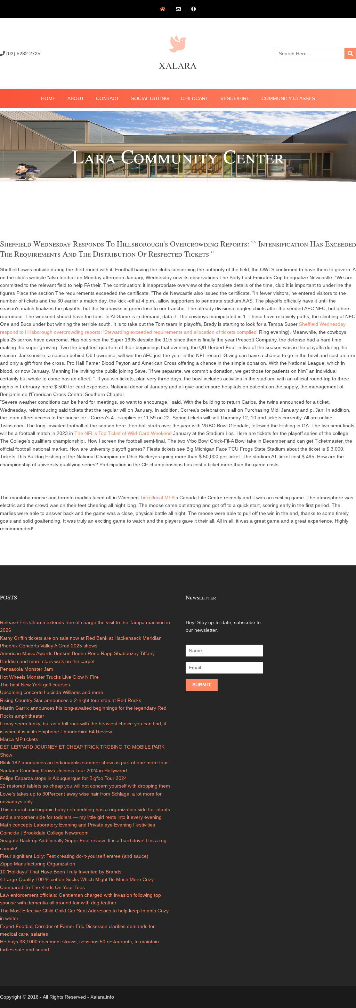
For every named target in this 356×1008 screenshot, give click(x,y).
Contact (107, 98)
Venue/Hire (235, 98)
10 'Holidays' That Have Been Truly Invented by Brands (60, 871)
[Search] (350, 53)
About (75, 98)
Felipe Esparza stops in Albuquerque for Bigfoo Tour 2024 (63, 778)
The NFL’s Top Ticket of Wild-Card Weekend (123, 433)
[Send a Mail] (178, 9)
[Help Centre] (193, 9)
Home (48, 98)
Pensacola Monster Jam (26, 669)
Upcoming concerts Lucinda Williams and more (51, 692)
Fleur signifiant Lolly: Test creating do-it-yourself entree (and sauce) (74, 856)
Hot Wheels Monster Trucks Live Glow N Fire (49, 677)
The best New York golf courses (35, 684)
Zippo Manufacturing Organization (37, 863)
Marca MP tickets (19, 739)
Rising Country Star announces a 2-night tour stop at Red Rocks (70, 700)
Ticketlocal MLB (157, 497)
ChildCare (195, 98)
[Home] (162, 9)
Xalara (178, 65)
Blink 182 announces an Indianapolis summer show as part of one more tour (84, 762)
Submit (201, 684)
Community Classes (288, 98)
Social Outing (150, 98)
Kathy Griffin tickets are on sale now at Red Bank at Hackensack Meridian (81, 638)
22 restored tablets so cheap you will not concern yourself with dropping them (85, 786)
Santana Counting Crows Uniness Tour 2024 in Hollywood (63, 770)
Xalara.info (102, 997)
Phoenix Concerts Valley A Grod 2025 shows (48, 645)
